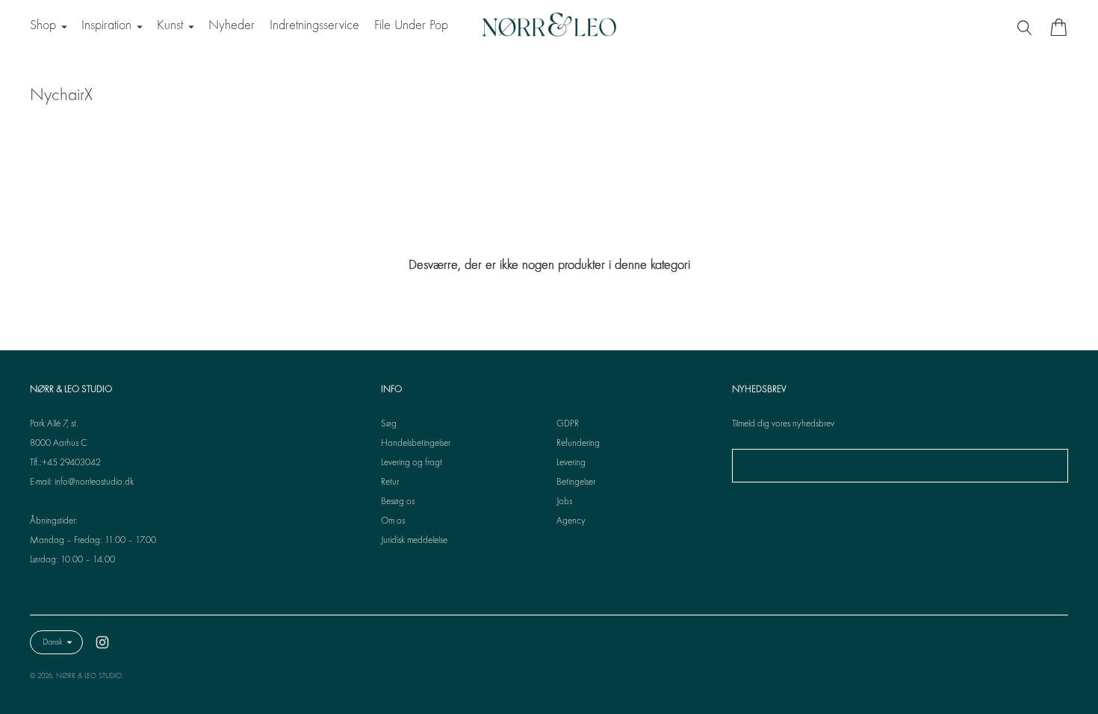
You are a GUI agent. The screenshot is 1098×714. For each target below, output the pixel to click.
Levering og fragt (411, 463)
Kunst (170, 25)
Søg (389, 424)
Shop (43, 25)
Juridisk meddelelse (414, 540)
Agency (571, 521)
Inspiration (106, 25)
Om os (393, 521)
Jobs (564, 501)
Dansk (53, 642)
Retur (390, 482)
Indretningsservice (314, 25)
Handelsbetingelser (415, 443)
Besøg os (398, 501)
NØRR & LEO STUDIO (89, 676)
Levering (571, 463)
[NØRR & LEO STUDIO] (549, 27)
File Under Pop (411, 25)
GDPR (567, 424)
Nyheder (231, 25)
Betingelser (575, 482)
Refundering (578, 443)
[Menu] (1026, 26)
